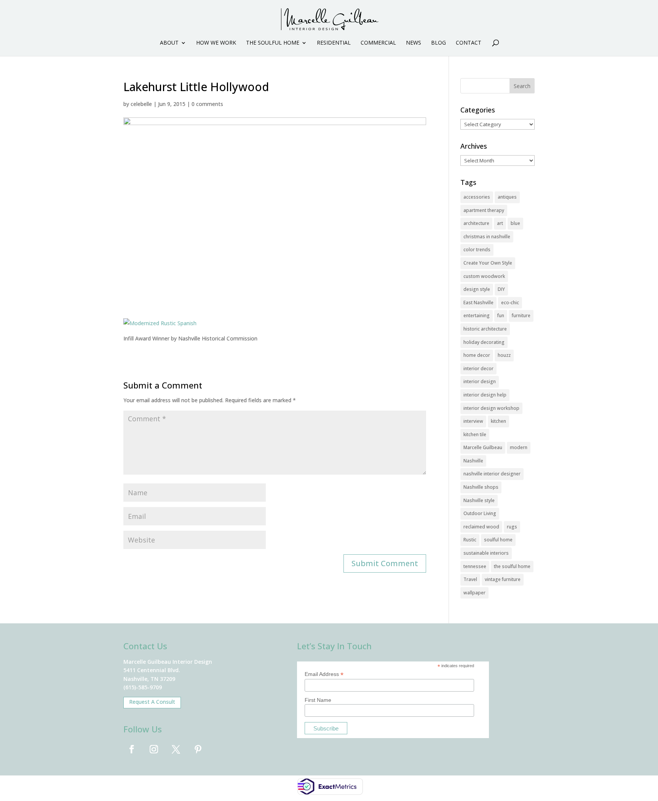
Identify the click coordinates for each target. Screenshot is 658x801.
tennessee (474, 566)
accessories (476, 197)
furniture (521, 315)
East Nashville (478, 302)
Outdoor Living (479, 513)
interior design (479, 381)
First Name (318, 700)
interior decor (478, 368)
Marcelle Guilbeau (482, 447)
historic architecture (485, 329)
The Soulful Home (272, 43)
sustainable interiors (486, 553)
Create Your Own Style (487, 263)
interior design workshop (491, 408)
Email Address (324, 674)
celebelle (141, 104)
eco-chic (510, 302)
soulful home (498, 539)
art (500, 223)
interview (473, 421)
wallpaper (474, 592)
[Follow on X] (176, 749)
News (413, 43)
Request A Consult (152, 701)
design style (476, 289)
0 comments (207, 104)
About (169, 43)
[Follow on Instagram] (153, 749)
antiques (507, 197)
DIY (501, 289)
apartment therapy (483, 210)
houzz (504, 355)
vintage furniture (503, 579)
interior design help (484, 395)
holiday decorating (484, 342)
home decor (476, 355)
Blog (438, 43)
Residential (334, 43)
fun (500, 315)
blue (515, 223)
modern (518, 447)
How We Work (216, 43)
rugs (512, 526)
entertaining (476, 315)
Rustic (469, 539)
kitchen (498, 421)
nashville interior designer (492, 473)
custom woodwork (484, 276)
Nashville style (479, 500)
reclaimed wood (481, 526)
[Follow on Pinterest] (198, 749)
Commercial (378, 43)
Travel (470, 579)
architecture (476, 223)
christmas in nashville (486, 236)
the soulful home (512, 566)
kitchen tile (474, 434)
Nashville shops (480, 487)
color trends (476, 249)
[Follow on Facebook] (131, 749)
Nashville (473, 460)
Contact (468, 43)
